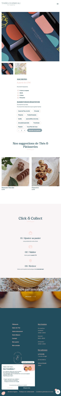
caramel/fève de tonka (32, 119)
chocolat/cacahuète (23, 123)
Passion (20, 126)
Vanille (20, 119)
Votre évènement (17, 331)
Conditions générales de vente (44, 391)
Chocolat (36, 111)
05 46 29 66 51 (42, 359)
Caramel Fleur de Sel (24, 111)
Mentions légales (12, 391)
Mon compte (16, 345)
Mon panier (15, 342)
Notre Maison (16, 335)
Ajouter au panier (35, 130)
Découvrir (28, 296)
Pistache (20, 115)
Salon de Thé (16, 328)
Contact (14, 338)
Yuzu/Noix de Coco (32, 126)
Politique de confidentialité (26, 391)
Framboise (36, 123)
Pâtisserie (15, 324)
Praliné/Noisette (31, 115)
